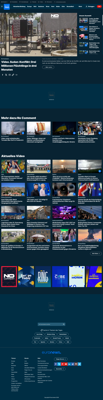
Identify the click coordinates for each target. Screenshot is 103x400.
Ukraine (52, 342)
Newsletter (59, 369)
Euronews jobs (41, 374)
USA (68, 342)
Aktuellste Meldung (19, 6)
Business (41, 6)
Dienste (26, 358)
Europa (29, 6)
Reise (47, 6)
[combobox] (63, 2)
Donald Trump (57, 338)
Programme (14, 381)
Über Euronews (42, 361)
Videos (13, 378)
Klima (79, 174)
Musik (67, 338)
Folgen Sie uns (28, 370)
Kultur (58, 6)
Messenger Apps (28, 374)
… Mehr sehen (48, 67)
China (60, 342)
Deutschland (62, 334)
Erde (63, 6)
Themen (13, 358)
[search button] (55, 2)
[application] (38, 34)
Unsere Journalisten (16, 383)
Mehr (39, 358)
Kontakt (40, 372)
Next (52, 6)
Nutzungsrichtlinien (43, 365)
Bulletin (26, 363)
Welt (34, 6)
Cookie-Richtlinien (42, 367)
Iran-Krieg (39, 334)
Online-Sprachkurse (29, 381)
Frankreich (37, 338)
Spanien (43, 342)
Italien (46, 338)
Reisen (54, 174)
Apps (25, 372)
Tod (35, 342)
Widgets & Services (29, 376)
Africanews (27, 378)
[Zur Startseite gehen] (7, 7)
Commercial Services (43, 363)
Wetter (26, 365)
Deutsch (5, 1)
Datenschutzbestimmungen (45, 370)
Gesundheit (70, 6)
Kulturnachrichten (6, 197)
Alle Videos (95, 253)
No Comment (5, 136)
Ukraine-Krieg (51, 334)
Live (99, 6)
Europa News (30, 174)
